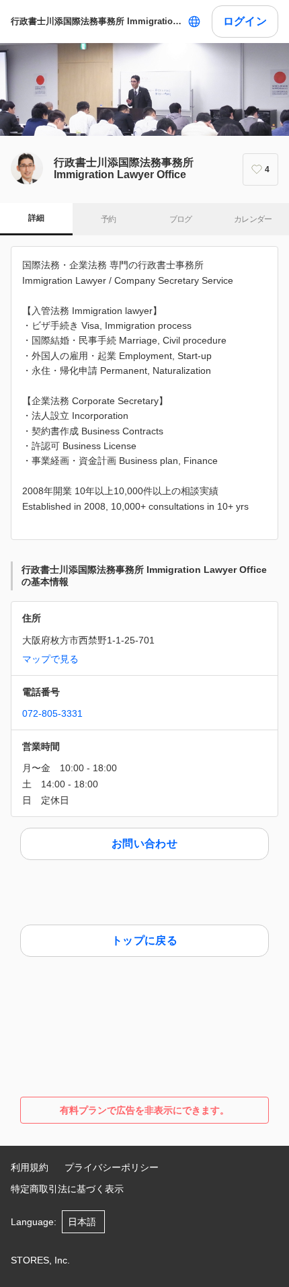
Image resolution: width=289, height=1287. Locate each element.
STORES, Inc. (40, 1260)
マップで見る (50, 659)
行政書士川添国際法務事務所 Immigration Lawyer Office (96, 21)
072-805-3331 (52, 713)
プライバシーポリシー (112, 1167)
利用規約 (29, 1167)
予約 (108, 219)
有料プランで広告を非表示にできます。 (144, 1110)
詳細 (36, 218)
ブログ (180, 219)
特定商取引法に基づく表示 (67, 1188)
